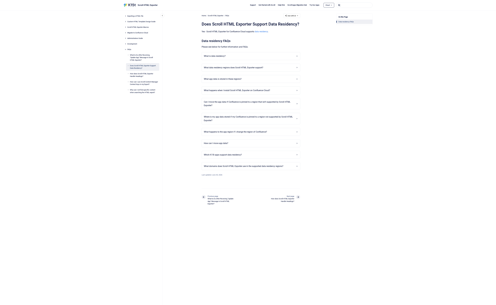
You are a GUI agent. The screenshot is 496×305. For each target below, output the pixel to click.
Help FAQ (281, 5)
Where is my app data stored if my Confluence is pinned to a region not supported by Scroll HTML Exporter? (248, 119)
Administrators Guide (135, 38)
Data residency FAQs (346, 22)
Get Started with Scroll (267, 5)
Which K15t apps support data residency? (223, 155)
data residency (261, 31)
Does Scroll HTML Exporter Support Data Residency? (143, 67)
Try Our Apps (314, 5)
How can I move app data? (216, 143)
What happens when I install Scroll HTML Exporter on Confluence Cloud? (237, 90)
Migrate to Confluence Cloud (137, 33)
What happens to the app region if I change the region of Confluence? (235, 132)
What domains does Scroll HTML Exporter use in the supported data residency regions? (243, 166)
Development (132, 44)
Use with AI (292, 16)
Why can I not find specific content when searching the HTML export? (142, 91)
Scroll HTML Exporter (148, 5)
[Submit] (339, 5)
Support (253, 5)
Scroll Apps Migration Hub (297, 5)
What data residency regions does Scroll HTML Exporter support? (233, 67)
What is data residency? (215, 56)
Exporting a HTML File (135, 16)
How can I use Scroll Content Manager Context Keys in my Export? (144, 83)
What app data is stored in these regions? (223, 79)
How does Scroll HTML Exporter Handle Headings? (141, 75)
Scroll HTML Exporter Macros (138, 27)
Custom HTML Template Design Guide (141, 22)
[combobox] (354, 5)
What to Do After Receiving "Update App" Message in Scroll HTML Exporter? (141, 57)
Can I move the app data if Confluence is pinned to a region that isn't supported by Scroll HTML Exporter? (247, 104)
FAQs (129, 49)
